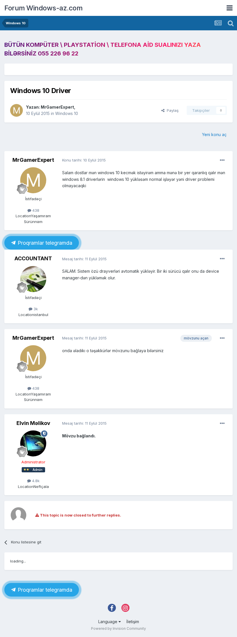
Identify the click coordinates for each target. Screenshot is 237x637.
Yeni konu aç (214, 134)
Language (108, 621)
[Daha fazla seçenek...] (222, 160)
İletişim (132, 621)
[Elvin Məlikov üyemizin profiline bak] (33, 443)
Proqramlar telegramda (44, 243)
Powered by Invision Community (118, 628)
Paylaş (171, 110)
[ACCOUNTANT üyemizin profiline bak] (33, 279)
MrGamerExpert (57, 107)
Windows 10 (66, 113)
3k (35, 309)
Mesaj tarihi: (84, 259)
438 (35, 210)
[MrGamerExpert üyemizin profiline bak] (16, 110)
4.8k (35, 480)
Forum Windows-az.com (43, 8)
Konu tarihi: (84, 160)
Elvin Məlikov (33, 423)
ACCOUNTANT (33, 258)
